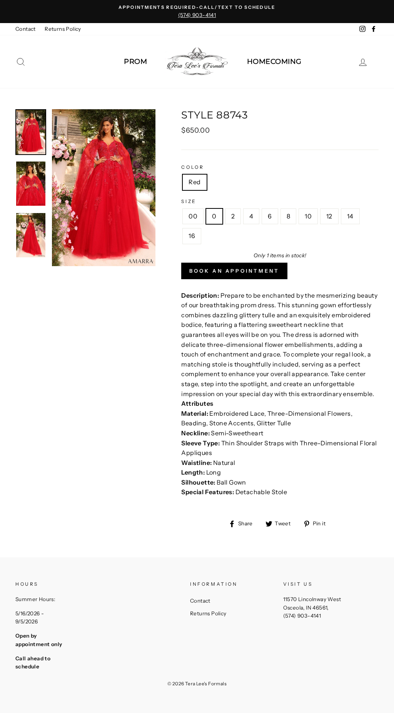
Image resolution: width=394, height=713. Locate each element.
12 (329, 216)
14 (350, 216)
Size (188, 201)
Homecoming (274, 61)
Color (192, 167)
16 (192, 236)
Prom (135, 61)
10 (308, 216)
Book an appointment (234, 271)
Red (194, 182)
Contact (25, 29)
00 (193, 216)
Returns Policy (63, 29)
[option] (197, 11)
